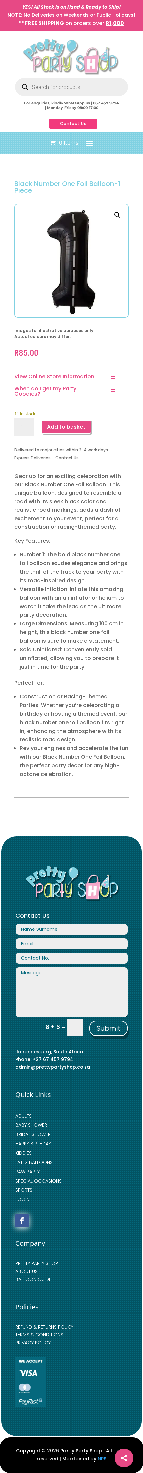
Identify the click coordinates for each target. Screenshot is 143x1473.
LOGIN (22, 1199)
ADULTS (23, 1116)
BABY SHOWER (31, 1125)
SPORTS (23, 1190)
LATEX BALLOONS (34, 1162)
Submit (108, 1028)
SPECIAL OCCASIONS (38, 1181)
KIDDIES (23, 1153)
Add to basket (66, 427)
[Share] (124, 1458)
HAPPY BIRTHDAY (33, 1143)
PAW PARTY (27, 1171)
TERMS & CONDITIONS (39, 1334)
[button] (117, 215)
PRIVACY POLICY (33, 1342)
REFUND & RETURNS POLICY (44, 1327)
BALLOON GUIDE (33, 1279)
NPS (102, 1458)
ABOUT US (26, 1271)
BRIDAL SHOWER (33, 1134)
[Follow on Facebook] (22, 1220)
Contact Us (73, 123)
